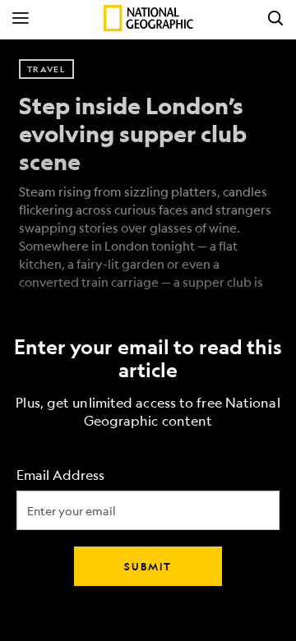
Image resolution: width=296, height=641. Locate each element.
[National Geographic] (148, 18)
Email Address (60, 475)
